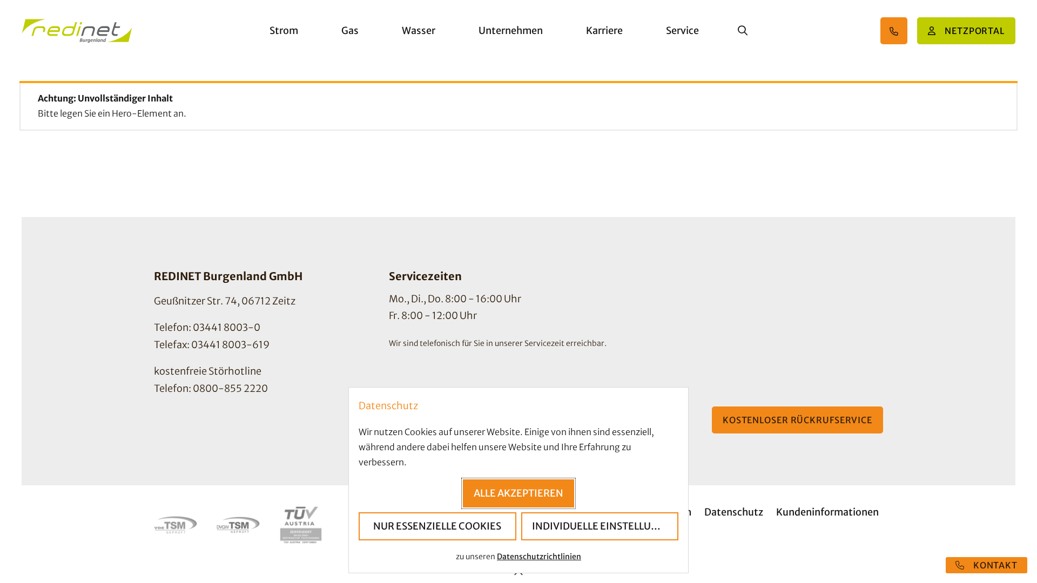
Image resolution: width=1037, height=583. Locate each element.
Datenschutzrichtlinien (539, 556)
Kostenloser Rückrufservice (797, 420)
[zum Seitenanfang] (518, 574)
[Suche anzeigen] (743, 30)
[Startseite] (77, 31)
